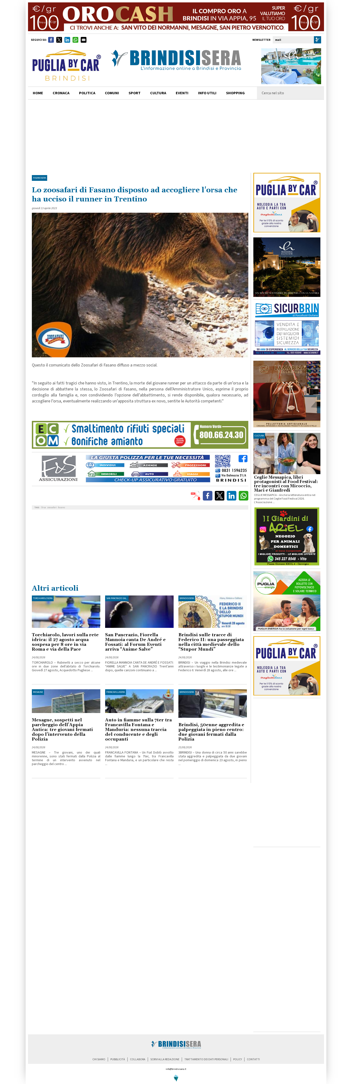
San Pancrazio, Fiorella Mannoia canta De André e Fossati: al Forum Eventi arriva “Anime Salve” (135, 642)
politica (87, 93)
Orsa (43, 507)
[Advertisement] (176, 135)
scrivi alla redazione (164, 1059)
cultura (158, 93)
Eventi (182, 93)
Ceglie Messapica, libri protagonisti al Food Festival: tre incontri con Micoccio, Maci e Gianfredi (286, 484)
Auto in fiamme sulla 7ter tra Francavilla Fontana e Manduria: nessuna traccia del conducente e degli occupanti (138, 729)
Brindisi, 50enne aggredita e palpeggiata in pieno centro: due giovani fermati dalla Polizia (211, 732)
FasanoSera (39, 178)
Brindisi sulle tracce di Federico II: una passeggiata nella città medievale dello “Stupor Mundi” (211, 642)
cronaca (61, 93)
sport (135, 93)
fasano (61, 507)
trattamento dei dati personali (206, 1059)
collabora (137, 1059)
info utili (207, 93)
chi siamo (98, 1059)
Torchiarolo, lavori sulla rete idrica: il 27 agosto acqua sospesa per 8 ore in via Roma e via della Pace (65, 642)
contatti (253, 1059)
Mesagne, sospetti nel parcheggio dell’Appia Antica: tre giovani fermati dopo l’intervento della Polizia (62, 729)
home (38, 93)
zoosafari (52, 507)
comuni (112, 93)
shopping (235, 93)
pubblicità (117, 1059)
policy (237, 1059)
